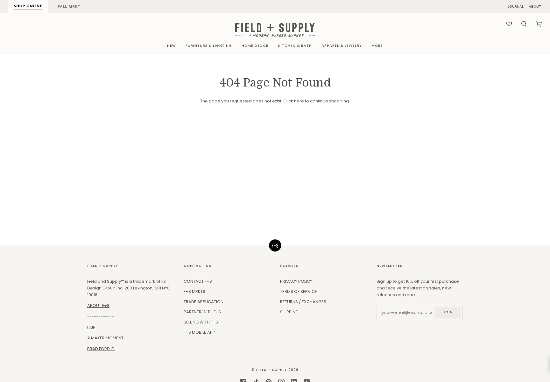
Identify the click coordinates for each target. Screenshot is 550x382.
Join (448, 312)
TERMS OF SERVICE (298, 291)
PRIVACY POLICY (296, 281)
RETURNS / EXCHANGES (303, 302)
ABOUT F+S (98, 305)
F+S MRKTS (194, 291)
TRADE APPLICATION (203, 302)
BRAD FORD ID (101, 349)
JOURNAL (515, 6)
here (299, 101)
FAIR (91, 327)
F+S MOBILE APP (199, 332)
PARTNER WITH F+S (202, 312)
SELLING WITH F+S (201, 322)
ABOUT (535, 6)
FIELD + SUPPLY (271, 369)
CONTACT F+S (198, 281)
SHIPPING (289, 312)
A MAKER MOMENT (105, 338)
